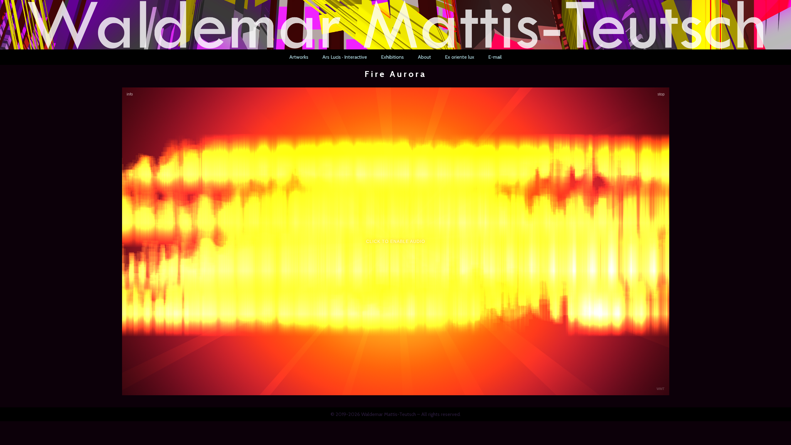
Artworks (298, 57)
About (424, 57)
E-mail (495, 57)
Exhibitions (392, 57)
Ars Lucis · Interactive (344, 57)
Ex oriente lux (459, 57)
